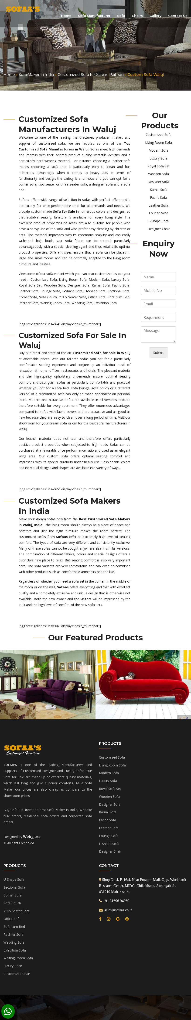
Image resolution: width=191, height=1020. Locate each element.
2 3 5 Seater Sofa (72, 297)
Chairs (137, 16)
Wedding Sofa (82, 303)
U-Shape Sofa (95, 291)
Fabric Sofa (121, 285)
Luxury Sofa (120, 279)
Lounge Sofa (50, 291)
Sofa (121, 16)
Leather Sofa (28, 291)
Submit (158, 352)
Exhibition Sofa (105, 303)
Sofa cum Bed (119, 297)
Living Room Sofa (72, 279)
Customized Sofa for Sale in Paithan (91, 74)
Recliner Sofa (28, 303)
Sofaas (24, 199)
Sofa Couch (48, 297)
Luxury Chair (12, 966)
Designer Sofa (78, 285)
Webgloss (32, 836)
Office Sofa (97, 297)
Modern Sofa (99, 279)
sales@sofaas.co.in (118, 910)
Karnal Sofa (101, 285)
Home (66, 16)
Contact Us (178, 16)
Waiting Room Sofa (55, 303)
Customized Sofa (44, 279)
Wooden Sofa (54, 285)
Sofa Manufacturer (94, 16)
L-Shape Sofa (72, 291)
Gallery (155, 16)
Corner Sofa (28, 297)
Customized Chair (16, 973)
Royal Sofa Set (30, 285)
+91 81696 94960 (116, 901)
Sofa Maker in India (36, 74)
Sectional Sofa (119, 291)
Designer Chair (158, 229)
